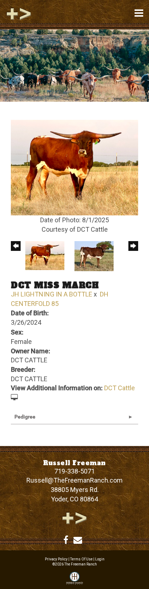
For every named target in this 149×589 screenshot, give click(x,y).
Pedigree (24, 417)
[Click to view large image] (74, 167)
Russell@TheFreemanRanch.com (74, 480)
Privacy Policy (56, 559)
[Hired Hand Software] (74, 578)
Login (100, 559)
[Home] (74, 518)
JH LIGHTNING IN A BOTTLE (51, 294)
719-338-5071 (74, 471)
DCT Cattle (119, 388)
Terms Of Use (81, 559)
